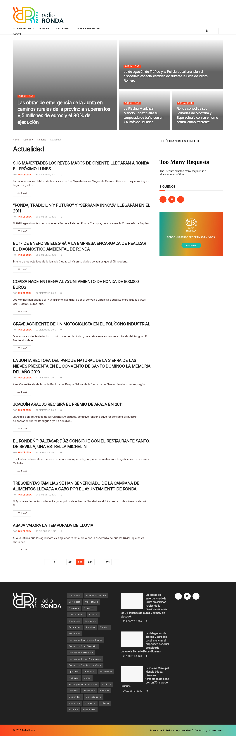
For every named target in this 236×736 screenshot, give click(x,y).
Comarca (74, 608)
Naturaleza (106, 671)
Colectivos (91, 602)
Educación (75, 627)
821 (70, 562)
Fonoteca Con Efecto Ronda (86, 640)
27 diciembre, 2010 (45, 293)
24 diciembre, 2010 (45, 494)
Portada (73, 690)
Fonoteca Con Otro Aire (83, 646)
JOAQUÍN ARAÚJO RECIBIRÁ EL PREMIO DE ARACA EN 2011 (68, 404)
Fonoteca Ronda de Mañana (85, 665)
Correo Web (216, 730)
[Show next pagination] (116, 562)
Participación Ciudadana (83, 684)
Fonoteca (74, 633)
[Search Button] (221, 31)
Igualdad (74, 671)
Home (16, 139)
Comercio (89, 608)
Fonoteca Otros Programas (85, 659)
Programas (89, 690)
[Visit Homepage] (38, 14)
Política (106, 684)
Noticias (41, 139)
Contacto (200, 730)
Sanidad (105, 690)
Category (28, 139)
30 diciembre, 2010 (45, 174)
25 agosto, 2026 (188, 129)
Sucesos (90, 703)
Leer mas (23, 193)
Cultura (93, 614)
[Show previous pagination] (47, 562)
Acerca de (156, 730)
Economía (90, 621)
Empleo (90, 627)
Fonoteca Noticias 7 (81, 652)
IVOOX (17, 34)
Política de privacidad (178, 730)
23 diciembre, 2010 (45, 531)
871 (108, 562)
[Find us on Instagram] (213, 31)
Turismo (73, 709)
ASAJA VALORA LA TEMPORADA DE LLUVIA (53, 525)
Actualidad (26, 96)
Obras (87, 678)
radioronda (29, 129)
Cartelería (74, 602)
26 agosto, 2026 (135, 129)
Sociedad (74, 703)
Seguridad (75, 697)
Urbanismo (89, 709)
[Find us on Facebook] (201, 31)
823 (90, 562)
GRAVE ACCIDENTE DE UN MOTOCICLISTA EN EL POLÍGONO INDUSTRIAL (81, 323)
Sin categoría (94, 697)
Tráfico (105, 703)
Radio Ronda (28, 730)
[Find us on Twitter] (207, 31)
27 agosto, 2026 (49, 129)
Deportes (74, 621)
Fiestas (104, 627)
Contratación (76, 614)
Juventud (89, 671)
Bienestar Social (96, 595)
